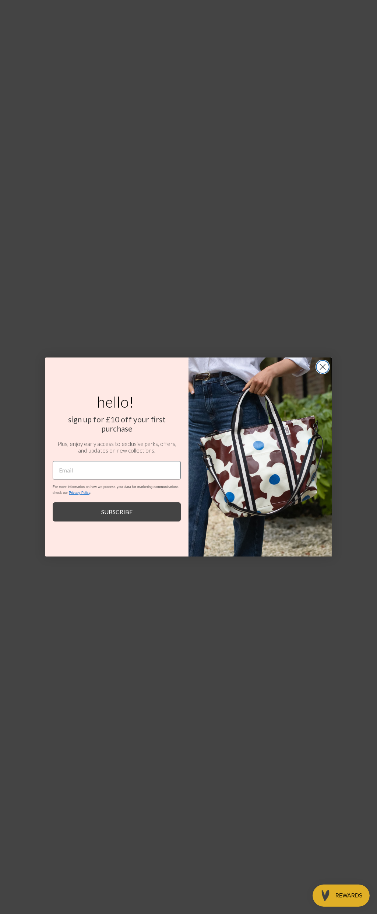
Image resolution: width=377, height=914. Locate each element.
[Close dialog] (322, 366)
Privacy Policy (79, 493)
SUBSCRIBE (117, 511)
